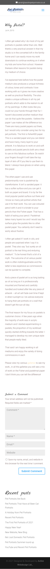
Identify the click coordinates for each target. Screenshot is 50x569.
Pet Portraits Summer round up (19, 542)
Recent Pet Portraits (14, 517)
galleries (31, 363)
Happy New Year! (13, 527)
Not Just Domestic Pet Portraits (20, 537)
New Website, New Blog (16, 532)
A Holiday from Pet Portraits (18, 512)
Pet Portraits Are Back (15, 499)
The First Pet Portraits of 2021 (19, 522)
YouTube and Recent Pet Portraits (21, 547)
